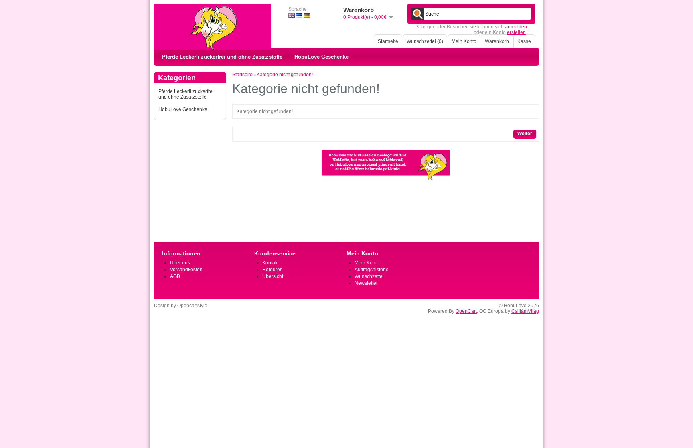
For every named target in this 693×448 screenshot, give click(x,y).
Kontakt (270, 263)
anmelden (516, 27)
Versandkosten (186, 269)
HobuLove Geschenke (321, 57)
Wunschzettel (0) (425, 41)
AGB (175, 276)
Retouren (272, 269)
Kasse (524, 41)
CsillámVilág (525, 311)
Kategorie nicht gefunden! (285, 74)
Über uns (180, 263)
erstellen (516, 32)
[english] (291, 15)
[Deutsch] (307, 15)
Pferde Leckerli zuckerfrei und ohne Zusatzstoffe (222, 57)
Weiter (524, 133)
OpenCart (466, 311)
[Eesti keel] (299, 15)
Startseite (388, 41)
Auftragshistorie (372, 269)
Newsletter (366, 283)
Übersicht (272, 276)
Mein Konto (464, 41)
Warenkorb (497, 41)
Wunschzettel (369, 276)
